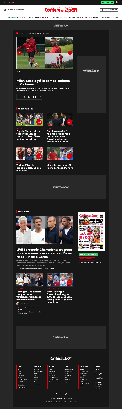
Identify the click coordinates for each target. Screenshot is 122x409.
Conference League (21, 382)
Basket (36, 373)
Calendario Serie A (73, 17)
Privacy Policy (84, 381)
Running (36, 377)
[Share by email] (34, 96)
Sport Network (53, 380)
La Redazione (84, 371)
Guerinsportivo (53, 377)
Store (66, 373)
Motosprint (52, 375)
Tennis (95, 17)
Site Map (67, 380)
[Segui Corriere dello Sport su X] (61, 393)
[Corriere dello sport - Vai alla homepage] (61, 10)
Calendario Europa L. (99, 381)
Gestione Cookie (83, 376)
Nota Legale (83, 373)
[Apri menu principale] (5, 2)
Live (12, 2)
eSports (36, 382)
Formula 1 (36, 369)
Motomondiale (38, 371)
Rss (66, 377)
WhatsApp (69, 398)
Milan (47, 33)
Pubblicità (68, 375)
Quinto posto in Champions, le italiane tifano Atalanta (30, 313)
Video (97, 369)
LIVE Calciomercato (55, 17)
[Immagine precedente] (19, 53)
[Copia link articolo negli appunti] (39, 96)
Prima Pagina (69, 371)
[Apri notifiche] (5, 10)
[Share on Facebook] (19, 96)
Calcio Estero (22, 385)
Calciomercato (22, 387)
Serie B (20, 373)
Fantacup (52, 382)
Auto (50, 369)
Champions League (23, 246)
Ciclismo (36, 384)
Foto (23, 33)
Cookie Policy (84, 379)
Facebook (52, 398)
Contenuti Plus (14, 17)
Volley (35, 380)
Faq (81, 385)
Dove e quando (50, 268)
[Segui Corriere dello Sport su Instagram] (65, 393)
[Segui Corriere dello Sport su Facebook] (56, 393)
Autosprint (52, 371)
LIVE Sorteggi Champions (34, 17)
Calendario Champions (99, 377)
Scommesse (106, 17)
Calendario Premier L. (99, 385)
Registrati (67, 382)
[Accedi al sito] (117, 2)
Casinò (116, 17)
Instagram (60, 398)
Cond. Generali (84, 383)
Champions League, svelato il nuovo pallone (29, 308)
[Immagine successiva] (70, 53)
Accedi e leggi (96, 262)
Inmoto (51, 373)
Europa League (22, 379)
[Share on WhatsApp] (29, 96)
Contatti (82, 369)
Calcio (87, 17)
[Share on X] (24, 96)
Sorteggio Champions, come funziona (30, 268)
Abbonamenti (69, 369)
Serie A (39, 33)
